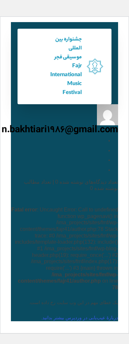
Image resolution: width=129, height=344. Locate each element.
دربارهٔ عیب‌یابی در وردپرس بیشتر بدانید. (79, 317)
